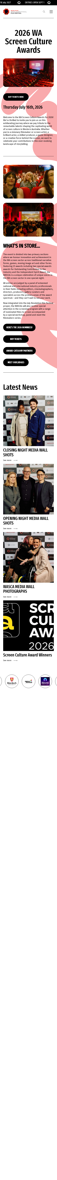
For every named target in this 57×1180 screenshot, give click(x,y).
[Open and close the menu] (51, 11)
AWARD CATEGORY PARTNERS (19, 350)
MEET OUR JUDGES (16, 362)
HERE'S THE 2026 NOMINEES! (19, 327)
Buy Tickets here (16, 97)
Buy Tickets (16, 339)
